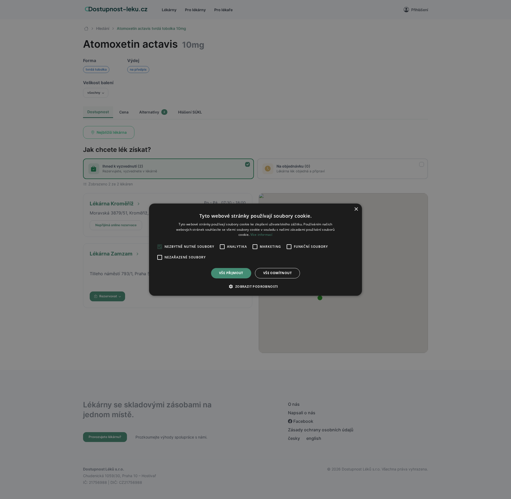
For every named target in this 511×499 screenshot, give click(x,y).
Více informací (261, 234)
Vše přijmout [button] (231, 273)
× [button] (356, 209)
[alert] (255, 249)
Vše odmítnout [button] (277, 273)
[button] (255, 286)
